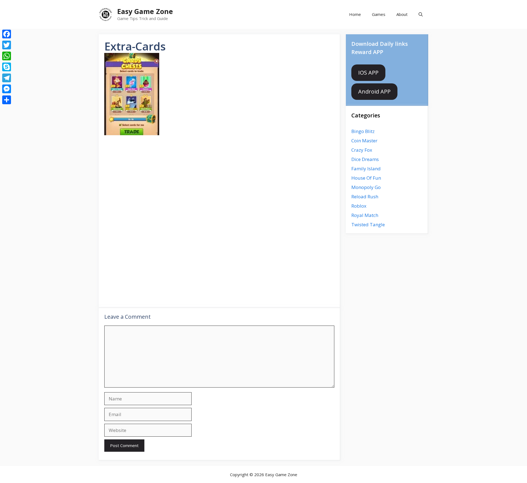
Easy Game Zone (145, 11)
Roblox (358, 206)
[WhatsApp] (6, 55)
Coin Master (364, 140)
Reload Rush (364, 196)
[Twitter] (6, 44)
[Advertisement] (219, 182)
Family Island (366, 168)
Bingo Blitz (363, 131)
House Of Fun (366, 178)
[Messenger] (6, 88)
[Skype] (6, 66)
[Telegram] (6, 77)
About (402, 14)
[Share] (6, 99)
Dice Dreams (365, 159)
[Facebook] (6, 34)
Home (355, 14)
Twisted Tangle (368, 224)
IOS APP (368, 72)
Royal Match (364, 215)
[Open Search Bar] (420, 14)
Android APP (374, 91)
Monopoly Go (366, 187)
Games (378, 14)
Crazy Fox (361, 150)
